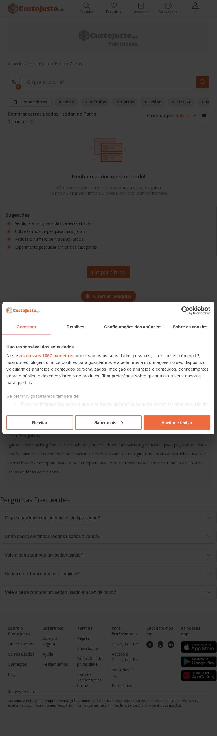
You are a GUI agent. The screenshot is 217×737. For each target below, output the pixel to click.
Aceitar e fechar (176, 422)
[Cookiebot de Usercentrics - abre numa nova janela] (185, 310)
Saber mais (105, 422)
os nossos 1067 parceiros (46, 355)
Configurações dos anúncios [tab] (133, 326)
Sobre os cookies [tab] (190, 326)
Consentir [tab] (26, 326)
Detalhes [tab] (75, 326)
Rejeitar (39, 422)
